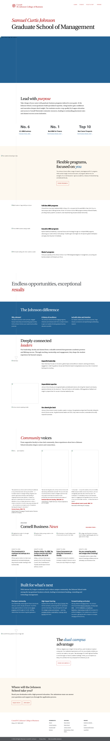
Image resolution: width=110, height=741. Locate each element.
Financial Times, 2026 (24, 134)
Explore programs (62, 183)
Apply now (26, 703)
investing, (61, 612)
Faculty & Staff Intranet (89, 727)
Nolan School (67, 725)
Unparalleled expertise (49, 384)
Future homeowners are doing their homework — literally (64, 553)
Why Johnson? (16, 317)
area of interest (61, 603)
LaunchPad (86, 730)
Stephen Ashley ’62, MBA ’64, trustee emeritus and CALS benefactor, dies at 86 (43, 553)
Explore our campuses (63, 663)
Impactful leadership (48, 361)
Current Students (52, 725)
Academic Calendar (88, 723)
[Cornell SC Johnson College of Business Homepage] (29, 721)
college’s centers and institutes (51, 610)
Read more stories (90, 527)
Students (81, 4)
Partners (99, 4)
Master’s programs (48, 252)
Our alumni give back (49, 407)
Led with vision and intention (81, 317)
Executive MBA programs (50, 228)
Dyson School (67, 723)
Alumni (75, 4)
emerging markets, (46, 612)
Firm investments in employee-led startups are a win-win (21, 553)
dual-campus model (83, 610)
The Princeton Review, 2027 (54, 134)
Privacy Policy (42, 739)
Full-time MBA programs (50, 205)
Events (85, 725)
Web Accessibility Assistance (55, 739)
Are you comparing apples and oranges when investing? (88, 552)
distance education (86, 606)
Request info (16, 703)
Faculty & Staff (90, 4)
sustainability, (54, 612)
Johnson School (67, 727)
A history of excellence (49, 317)
